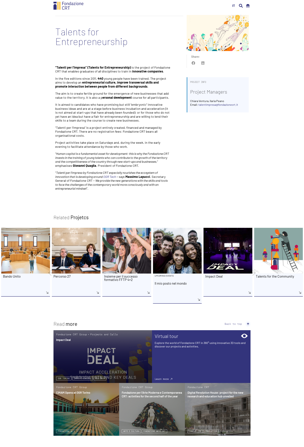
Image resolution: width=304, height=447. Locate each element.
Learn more (162, 379)
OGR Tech (109, 177)
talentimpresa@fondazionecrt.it (218, 104)
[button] (240, 5)
